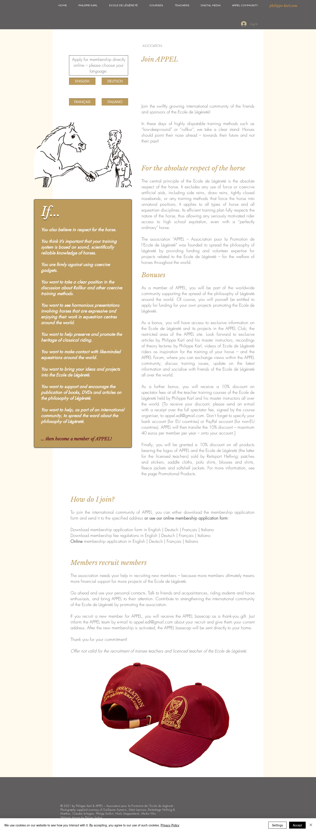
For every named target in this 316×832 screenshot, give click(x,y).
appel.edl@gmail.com (184, 415)
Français (190, 529)
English (155, 529)
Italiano (207, 529)
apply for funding (156, 305)
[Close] (310, 825)
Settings (277, 825)
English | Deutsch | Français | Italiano (177, 535)
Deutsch (172, 529)
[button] (88, 5)
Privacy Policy (170, 825)
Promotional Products (176, 473)
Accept (297, 825)
